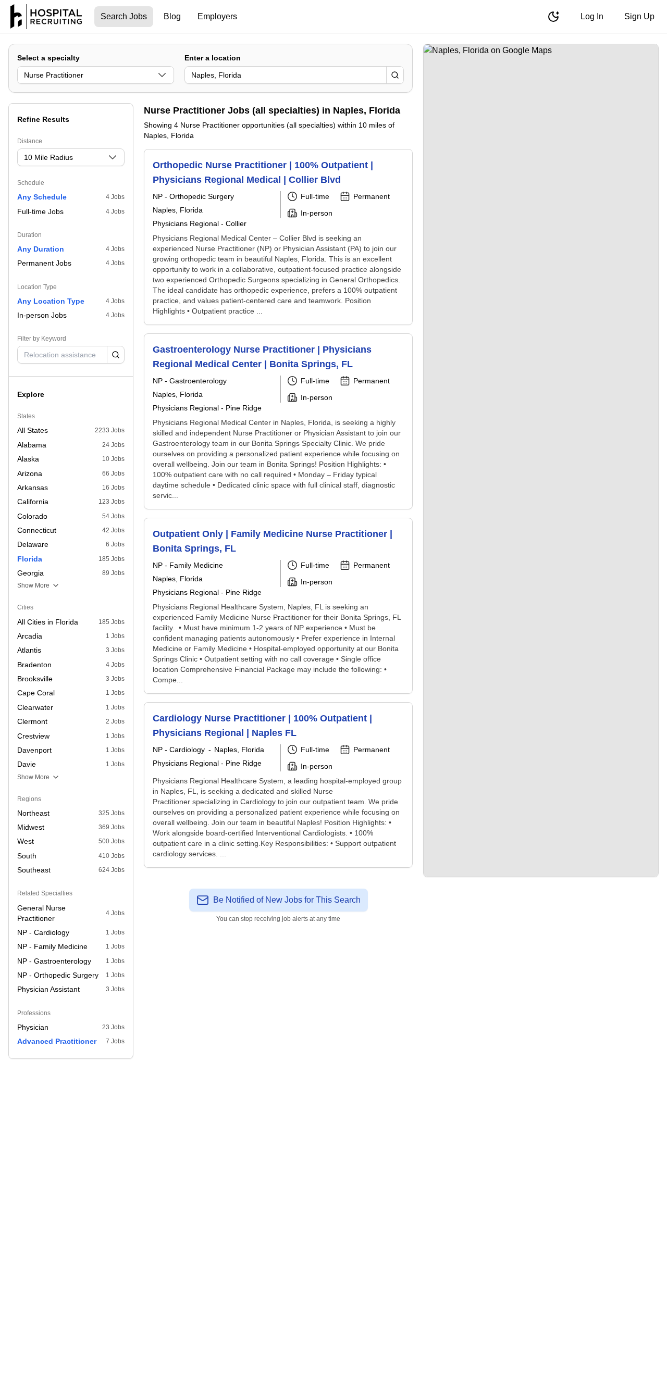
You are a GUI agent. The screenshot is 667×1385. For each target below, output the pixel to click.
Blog (172, 16)
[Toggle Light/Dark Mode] (553, 16)
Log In (591, 16)
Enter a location (212, 58)
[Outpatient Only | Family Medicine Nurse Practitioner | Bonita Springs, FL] (278, 605)
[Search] (395, 75)
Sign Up (639, 16)
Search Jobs (124, 16)
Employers (217, 16)
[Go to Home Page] (46, 16)
